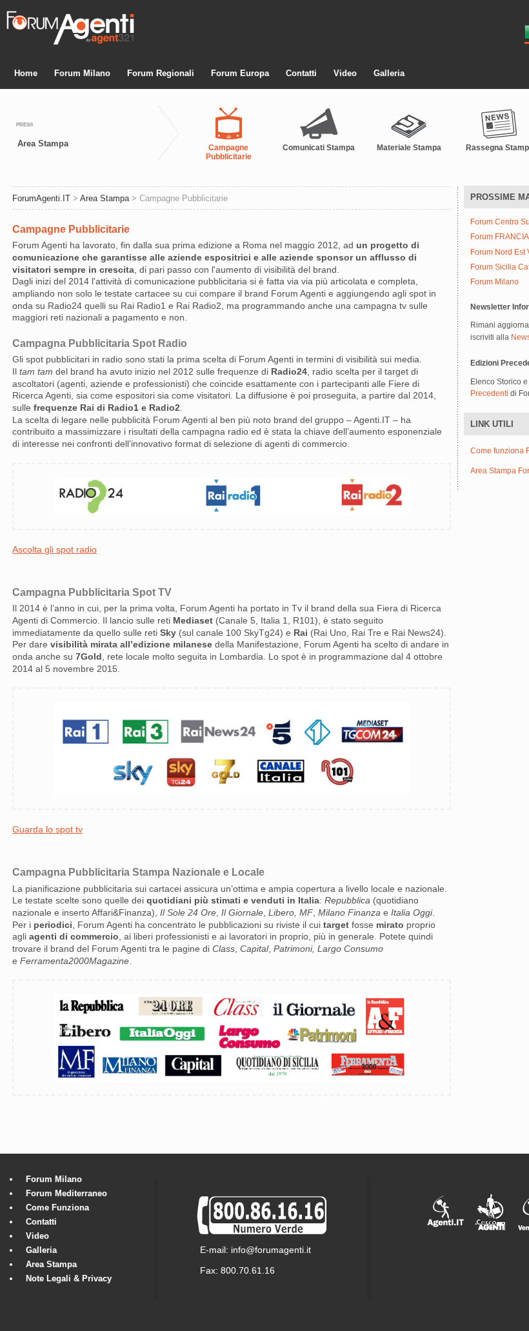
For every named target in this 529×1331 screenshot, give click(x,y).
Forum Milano (82, 73)
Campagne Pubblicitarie (229, 152)
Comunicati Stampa (319, 147)
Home (25, 73)
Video (345, 73)
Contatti (301, 73)
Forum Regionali (160, 73)
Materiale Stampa (409, 147)
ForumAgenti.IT (41, 198)
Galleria (389, 73)
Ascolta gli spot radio (54, 549)
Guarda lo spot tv (47, 829)
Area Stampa (42, 143)
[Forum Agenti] (70, 42)
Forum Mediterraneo (66, 1193)
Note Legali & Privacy (69, 1278)
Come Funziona (57, 1207)
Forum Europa (240, 73)
